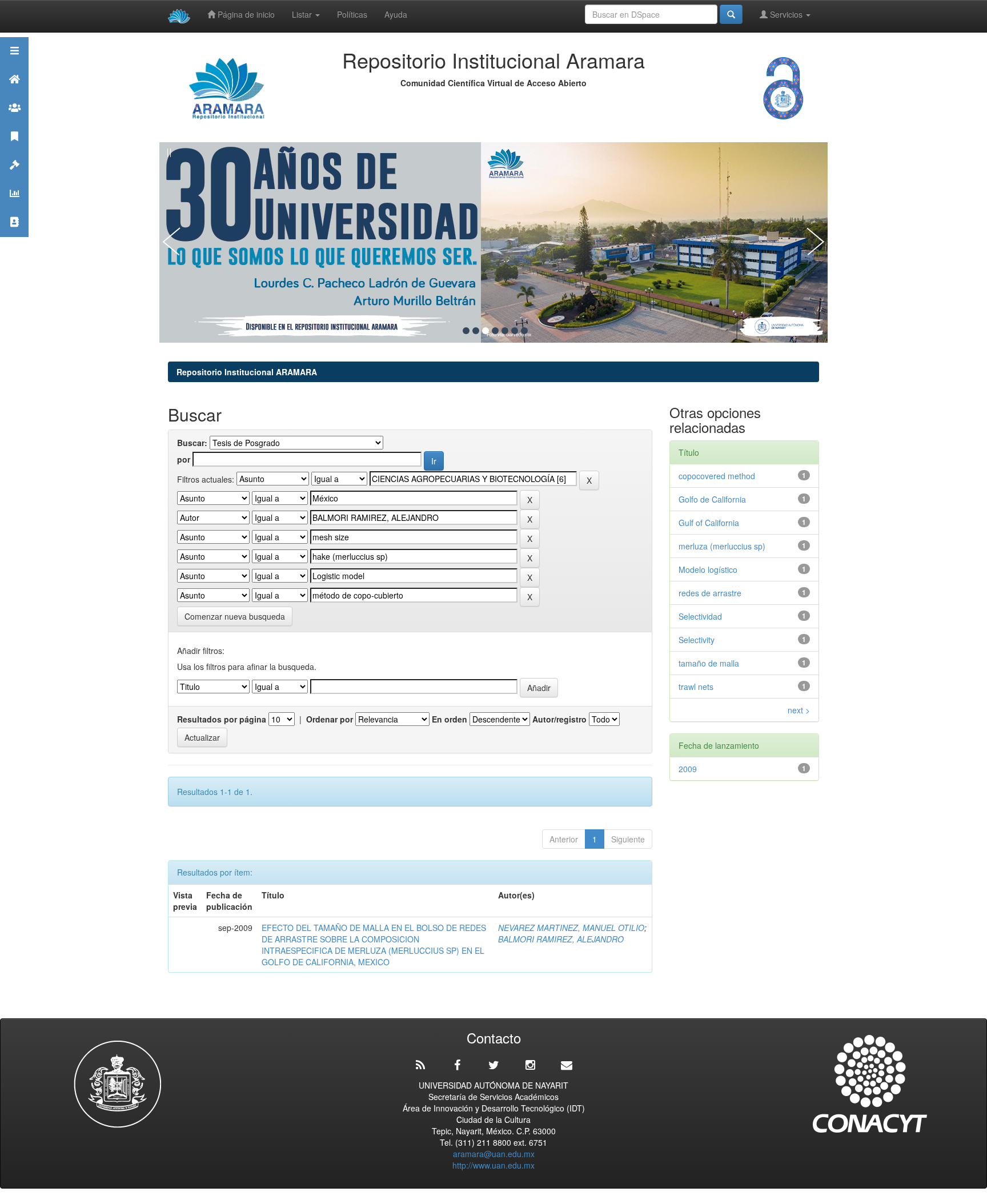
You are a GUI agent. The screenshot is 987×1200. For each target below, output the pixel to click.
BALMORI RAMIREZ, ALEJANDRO (561, 939)
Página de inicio (245, 14)
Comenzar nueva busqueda (234, 616)
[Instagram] (530, 1065)
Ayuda (395, 14)
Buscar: (192, 442)
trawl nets (696, 686)
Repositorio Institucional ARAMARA (246, 372)
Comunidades (14, 122)
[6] (514, 330)
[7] (524, 330)
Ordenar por (329, 719)
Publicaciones (14, 150)
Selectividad (700, 616)
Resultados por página (221, 719)
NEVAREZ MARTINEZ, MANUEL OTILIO (571, 927)
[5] (504, 330)
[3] (485, 330)
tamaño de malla (709, 663)
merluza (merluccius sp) (722, 546)
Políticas (352, 14)
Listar (303, 14)
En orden (449, 719)
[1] (466, 330)
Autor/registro (559, 719)
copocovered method (717, 475)
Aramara (14, 93)
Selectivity (697, 639)
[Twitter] (493, 1065)
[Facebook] (457, 1065)
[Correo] (566, 1065)
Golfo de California (712, 499)
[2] (475, 330)
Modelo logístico (708, 569)
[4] (495, 330)
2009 (688, 768)
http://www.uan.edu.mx (493, 1165)
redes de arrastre (710, 593)
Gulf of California (709, 522)
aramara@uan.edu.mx (494, 1153)
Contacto (14, 236)
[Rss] (420, 1065)
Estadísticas (14, 207)
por (183, 459)
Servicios (786, 14)
